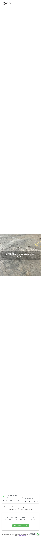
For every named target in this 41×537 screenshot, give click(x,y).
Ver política (24, 535)
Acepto (19, 535)
